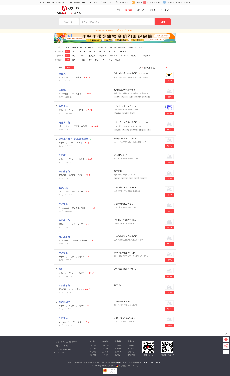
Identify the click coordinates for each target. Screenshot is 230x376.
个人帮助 (105, 355)
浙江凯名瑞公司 (121, 155)
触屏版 (117, 355)
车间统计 (63, 90)
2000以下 (82, 52)
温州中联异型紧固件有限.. (125, 253)
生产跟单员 (64, 171)
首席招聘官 (131, 355)
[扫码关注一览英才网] (167, 352)
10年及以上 (146, 56)
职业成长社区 (166, 10)
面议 (73, 52)
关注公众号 (107, 2)
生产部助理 (64, 302)
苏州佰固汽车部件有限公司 (125, 139)
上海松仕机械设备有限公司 (125, 122)
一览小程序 (122, 2)
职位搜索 (128, 10)
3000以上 (92, 52)
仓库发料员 (64, 122)
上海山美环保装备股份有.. (125, 106)
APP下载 (93, 2)
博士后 (117, 60)
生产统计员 (64, 220)
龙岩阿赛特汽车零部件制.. (125, 220)
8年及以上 (134, 56)
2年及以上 (102, 56)
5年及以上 (124, 56)
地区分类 (118, 349)
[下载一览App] (148, 352)
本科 (90, 60)
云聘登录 (187, 2)
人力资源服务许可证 (108, 366)
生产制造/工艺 (101, 48)
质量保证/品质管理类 (117, 48)
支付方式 (93, 355)
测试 (61, 269)
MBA (104, 60)
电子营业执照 (96, 366)
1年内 (82, 56)
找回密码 (105, 349)
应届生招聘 (141, 10)
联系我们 (93, 349)
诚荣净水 (118, 285)
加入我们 (93, 352)
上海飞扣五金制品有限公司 (125, 236)
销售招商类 (132, 48)
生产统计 (63, 155)
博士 (110, 60)
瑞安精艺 (118, 171)
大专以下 (75, 60)
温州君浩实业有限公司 (123, 302)
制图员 (62, 73)
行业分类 (118, 345)
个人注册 (157, 2)
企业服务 (153, 10)
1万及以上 (122, 52)
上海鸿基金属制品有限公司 (125, 187)
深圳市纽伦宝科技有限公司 (125, 73)
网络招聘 (131, 345)
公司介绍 (93, 345)
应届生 (74, 56)
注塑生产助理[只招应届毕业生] (74, 139)
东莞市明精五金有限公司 (124, 204)
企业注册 (179, 2)
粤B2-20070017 (149, 362)
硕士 (97, 60)
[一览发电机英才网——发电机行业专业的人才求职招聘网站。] (69, 10)
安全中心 (105, 352)
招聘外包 (131, 352)
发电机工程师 (77, 48)
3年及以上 (113, 56)
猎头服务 (131, 349)
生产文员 (63, 106)
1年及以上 (91, 56)
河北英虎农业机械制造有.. (125, 90)
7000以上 (112, 52)
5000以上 (102, 52)
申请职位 (69, 68)
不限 (67, 48)
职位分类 (118, 352)
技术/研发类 (88, 48)
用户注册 (105, 345)
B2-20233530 (158, 362)
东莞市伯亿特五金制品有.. (125, 318)
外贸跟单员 (64, 236)
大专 (83, 60)
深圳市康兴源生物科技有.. (125, 269)
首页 (118, 10)
